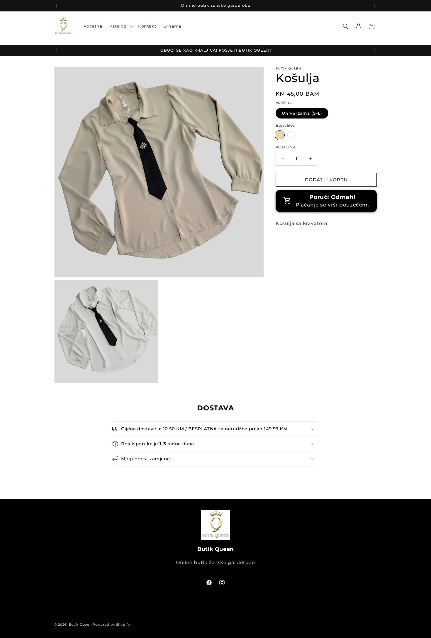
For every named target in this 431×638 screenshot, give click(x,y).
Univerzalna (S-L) (302, 113)
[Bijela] (291, 135)
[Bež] (280, 135)
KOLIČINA (286, 147)
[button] (120, 26)
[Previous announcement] (56, 5)
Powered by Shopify (111, 624)
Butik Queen (80, 624)
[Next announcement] (374, 5)
